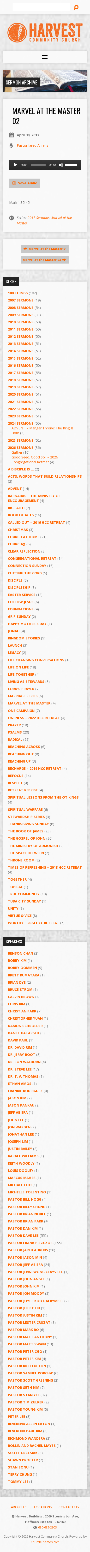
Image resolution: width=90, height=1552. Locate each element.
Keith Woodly (21, 1163)
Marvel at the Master (29, 703)
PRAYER (14, 725)
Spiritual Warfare (25, 809)
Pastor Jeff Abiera (25, 1264)
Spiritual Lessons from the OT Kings (43, 797)
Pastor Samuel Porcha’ (30, 1373)
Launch (15, 645)
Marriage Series (23, 696)
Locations (43, 1507)
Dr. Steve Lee (20, 1069)
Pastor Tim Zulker (25, 1402)
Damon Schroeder (25, 1025)
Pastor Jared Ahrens (32, 145)
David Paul (18, 1040)
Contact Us (69, 1507)
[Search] (76, 7)
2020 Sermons (21, 394)
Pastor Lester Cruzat (29, 1322)
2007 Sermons (21, 300)
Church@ (16, 544)
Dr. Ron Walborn (24, 1061)
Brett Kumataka (23, 975)
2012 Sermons (21, 336)
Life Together (21, 674)
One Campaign (21, 710)
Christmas (18, 529)
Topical (15, 886)
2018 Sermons (21, 380)
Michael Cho (20, 1185)
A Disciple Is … (21, 469)
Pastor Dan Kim (23, 1228)
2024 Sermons (21, 423)
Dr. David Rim (20, 1047)
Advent (15, 488)
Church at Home (23, 537)
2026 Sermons (21, 447)
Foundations (21, 609)
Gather (17, 452)
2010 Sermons (21, 322)
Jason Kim (17, 1098)
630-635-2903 (47, 1527)
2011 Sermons (21, 329)
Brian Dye (17, 982)
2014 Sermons (21, 351)
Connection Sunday (27, 565)
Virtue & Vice (20, 915)
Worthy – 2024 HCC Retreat (33, 922)
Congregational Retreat (32, 558)
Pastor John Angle (26, 1279)
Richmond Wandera (26, 1438)
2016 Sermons (21, 365)
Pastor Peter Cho (25, 1351)
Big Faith (16, 507)
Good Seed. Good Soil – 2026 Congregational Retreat (35, 459)
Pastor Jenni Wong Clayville (35, 1271)
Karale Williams (23, 1156)
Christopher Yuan (25, 1018)
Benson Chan (20, 953)
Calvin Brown (21, 996)
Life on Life (18, 667)
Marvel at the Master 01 (47, 249)
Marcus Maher (22, 1177)
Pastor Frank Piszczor (30, 1242)
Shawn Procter (23, 1460)
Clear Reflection (24, 551)
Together (17, 879)
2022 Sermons (21, 409)
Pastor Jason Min (25, 1257)
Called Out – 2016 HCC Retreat (36, 522)
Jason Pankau (21, 1105)
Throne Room (21, 860)
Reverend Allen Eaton (29, 1423)
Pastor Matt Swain (27, 1344)
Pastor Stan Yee (24, 1395)
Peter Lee (16, 1416)
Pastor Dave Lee (23, 1235)
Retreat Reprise (23, 790)
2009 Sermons (21, 315)
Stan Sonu (18, 1467)
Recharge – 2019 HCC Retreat (34, 768)
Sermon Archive (21, 82)
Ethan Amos (19, 1083)
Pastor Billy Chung (26, 1206)
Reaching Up (19, 761)
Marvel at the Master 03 (42, 260)
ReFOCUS (16, 775)
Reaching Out (21, 754)
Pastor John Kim (24, 1286)
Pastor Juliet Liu (24, 1308)
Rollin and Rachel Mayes (32, 1445)
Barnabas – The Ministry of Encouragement (34, 498)
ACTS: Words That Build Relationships (45, 476)
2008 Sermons (21, 307)
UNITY (13, 908)
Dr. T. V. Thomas (23, 1076)
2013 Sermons (21, 343)
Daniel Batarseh (23, 1033)
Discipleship (19, 587)
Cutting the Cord (25, 573)
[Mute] (61, 164)
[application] (45, 165)
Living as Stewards (26, 681)
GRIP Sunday (19, 616)
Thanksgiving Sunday (28, 824)
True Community (24, 894)
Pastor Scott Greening (30, 1380)
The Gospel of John (26, 838)
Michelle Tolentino (27, 1192)
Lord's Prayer (21, 688)
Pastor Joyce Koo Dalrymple (35, 1301)
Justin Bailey (20, 1148)
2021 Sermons (21, 401)
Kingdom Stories (24, 638)
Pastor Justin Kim (25, 1315)
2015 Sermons (21, 358)
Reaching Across (24, 746)
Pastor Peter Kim (24, 1358)
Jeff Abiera (18, 1112)
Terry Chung (20, 1474)
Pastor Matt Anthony (30, 1337)
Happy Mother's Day (27, 623)
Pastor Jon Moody (26, 1293)
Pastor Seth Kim (23, 1387)
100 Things (18, 293)
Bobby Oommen (22, 967)
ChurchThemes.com (45, 1542)
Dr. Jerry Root (21, 1054)
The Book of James (25, 831)
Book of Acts (21, 515)
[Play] (15, 164)
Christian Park (22, 1011)
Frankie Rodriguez (25, 1091)
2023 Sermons (21, 416)
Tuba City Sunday (24, 901)
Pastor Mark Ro (23, 1329)
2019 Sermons (21, 387)
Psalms (15, 732)
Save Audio (27, 183)
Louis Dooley (20, 1170)
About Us (19, 1507)
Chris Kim (16, 1004)
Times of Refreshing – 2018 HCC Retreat (45, 867)
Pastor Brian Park (25, 1221)
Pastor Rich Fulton (27, 1366)
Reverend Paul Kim (25, 1431)
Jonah (14, 631)
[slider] (71, 164)
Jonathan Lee (21, 1134)
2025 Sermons (21, 440)
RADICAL (15, 739)
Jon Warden (19, 1127)
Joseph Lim (18, 1141)
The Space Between (26, 853)
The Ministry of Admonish (33, 845)
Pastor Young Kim (25, 1409)
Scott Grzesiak (22, 1452)
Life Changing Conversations (36, 660)
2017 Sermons (38, 217)
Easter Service (21, 594)
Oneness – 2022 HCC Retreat (34, 718)
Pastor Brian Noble (27, 1214)
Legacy (14, 652)
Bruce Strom (20, 989)
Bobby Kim (17, 960)
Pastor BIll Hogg (24, 1199)
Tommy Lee (18, 1481)
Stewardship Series (26, 816)
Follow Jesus (21, 602)
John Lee (16, 1120)
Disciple (15, 580)
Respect (15, 783)
